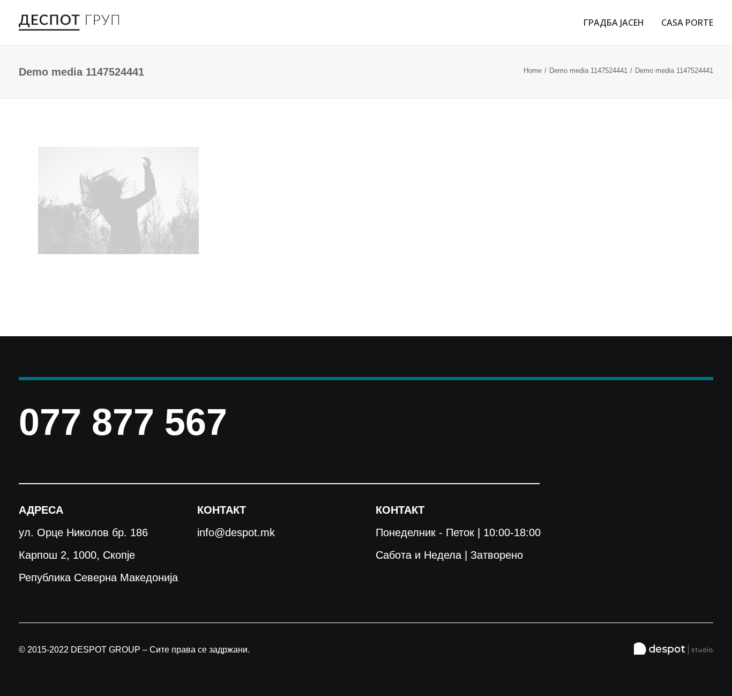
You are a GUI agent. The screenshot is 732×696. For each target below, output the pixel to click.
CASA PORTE (687, 22)
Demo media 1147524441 (588, 70)
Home (533, 70)
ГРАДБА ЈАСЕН (614, 22)
